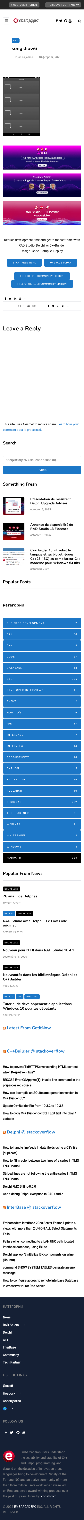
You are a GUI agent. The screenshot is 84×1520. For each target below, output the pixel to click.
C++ (42, 634)
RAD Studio (42, 779)
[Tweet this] (10, 299)
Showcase (42, 801)
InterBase (42, 734)
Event (42, 701)
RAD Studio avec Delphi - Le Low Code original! (35, 923)
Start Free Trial (24, 262)
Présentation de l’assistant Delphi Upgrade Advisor (50, 501)
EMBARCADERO (25, 1507)
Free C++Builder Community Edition (42, 284)
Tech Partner (42, 812)
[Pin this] (20, 299)
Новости (42, 857)
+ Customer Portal (24, 5)
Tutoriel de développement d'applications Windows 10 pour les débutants (37, 1006)
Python (42, 768)
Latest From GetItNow (29, 1028)
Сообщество (12, 1401)
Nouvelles (11, 889)
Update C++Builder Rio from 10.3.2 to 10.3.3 (33, 1106)
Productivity (42, 757)
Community (11, 1355)
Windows (42, 846)
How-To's (42, 712)
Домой (8, 1386)
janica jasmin (26, 57)
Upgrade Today (60, 262)
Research (42, 790)
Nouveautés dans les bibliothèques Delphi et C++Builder (40, 977)
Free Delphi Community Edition (42, 276)
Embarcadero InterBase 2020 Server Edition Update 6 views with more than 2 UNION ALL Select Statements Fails (40, 1228)
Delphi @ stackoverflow (31, 1132)
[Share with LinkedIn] (15, 299)
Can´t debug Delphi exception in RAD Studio (33, 1194)
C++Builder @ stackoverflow (36, 1051)
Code (42, 656)
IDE (42, 723)
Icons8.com (48, 1496)
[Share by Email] (24, 299)
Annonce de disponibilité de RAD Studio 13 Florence (51, 526)
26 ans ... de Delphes (20, 896)
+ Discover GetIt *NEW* (63, 5)
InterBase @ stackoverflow (34, 1207)
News (7, 1317)
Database (42, 667)
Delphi (42, 678)
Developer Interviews (42, 690)
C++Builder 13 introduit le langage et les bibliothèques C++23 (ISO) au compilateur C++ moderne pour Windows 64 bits (55, 556)
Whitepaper (42, 835)
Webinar (42, 824)
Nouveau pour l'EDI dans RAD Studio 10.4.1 (38, 950)
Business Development (42, 623)
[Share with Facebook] (5, 299)
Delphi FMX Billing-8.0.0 (19, 1186)
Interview (42, 746)
